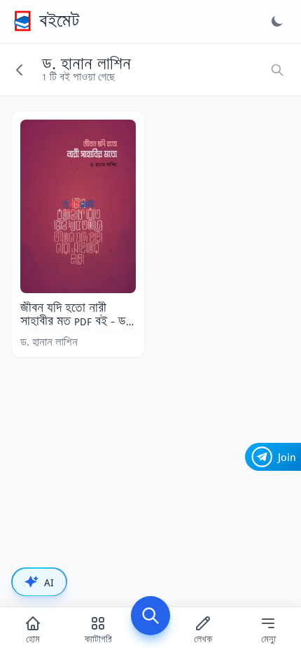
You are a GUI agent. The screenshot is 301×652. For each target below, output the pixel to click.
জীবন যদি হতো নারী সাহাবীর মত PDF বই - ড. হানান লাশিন (75, 321)
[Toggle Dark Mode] (277, 21)
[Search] (150, 615)
